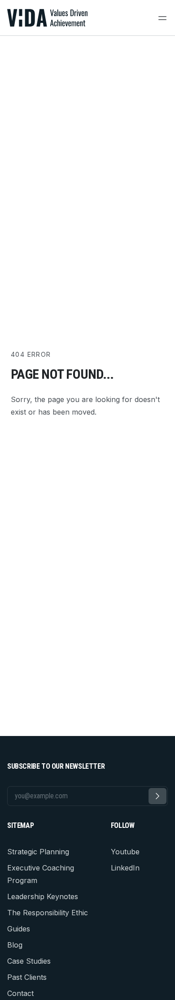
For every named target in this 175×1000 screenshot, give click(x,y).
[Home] (48, 18)
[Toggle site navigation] (162, 18)
